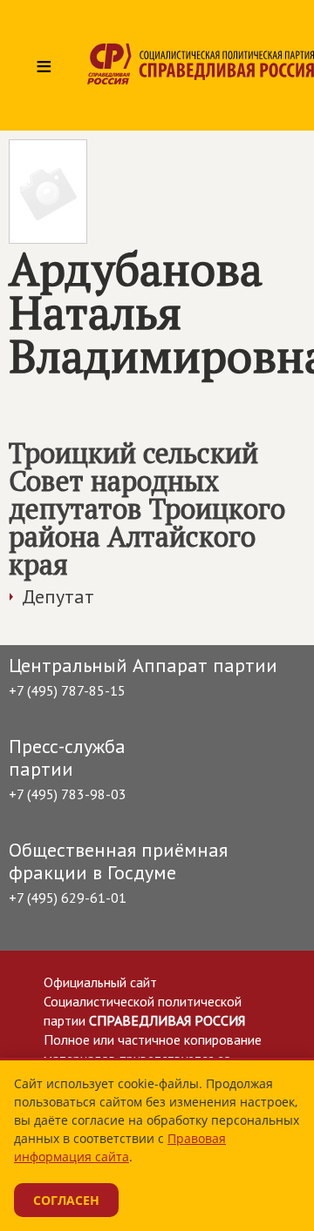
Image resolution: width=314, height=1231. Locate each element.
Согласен (66, 1200)
